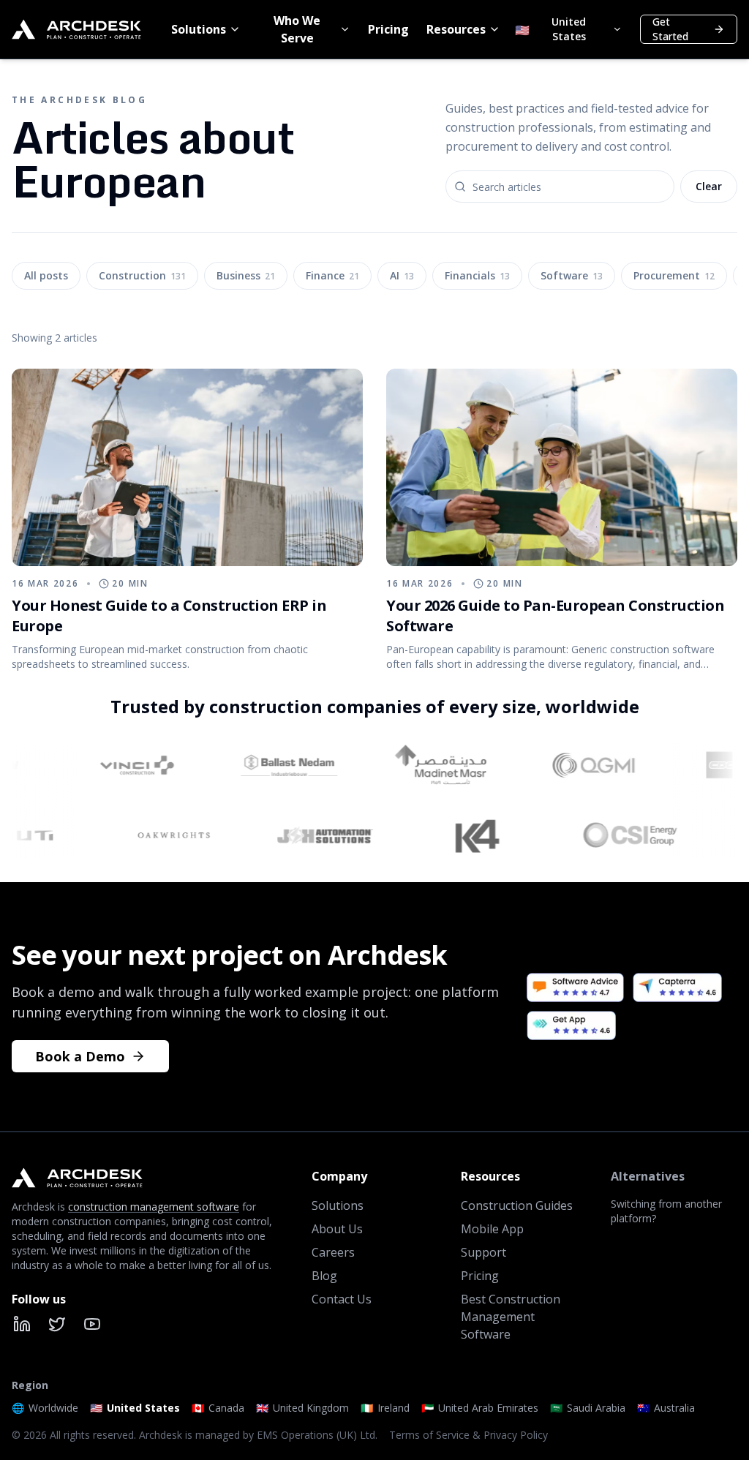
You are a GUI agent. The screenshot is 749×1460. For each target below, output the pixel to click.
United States (135, 1408)
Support (483, 1252)
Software (572, 275)
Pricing (388, 29)
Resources (456, 29)
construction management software (153, 1206)
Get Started (670, 29)
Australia (666, 1408)
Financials (477, 275)
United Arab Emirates (479, 1408)
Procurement (674, 275)
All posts (46, 275)
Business (246, 275)
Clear (709, 186)
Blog (324, 1276)
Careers (333, 1252)
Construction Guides (517, 1205)
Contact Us (342, 1299)
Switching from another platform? (666, 1211)
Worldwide (45, 1408)
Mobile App (492, 1229)
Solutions (198, 29)
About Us (337, 1229)
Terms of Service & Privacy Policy (468, 1435)
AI (402, 275)
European (124, 547)
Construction (142, 275)
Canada (218, 1408)
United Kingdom (302, 1408)
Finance (332, 275)
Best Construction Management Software (510, 1316)
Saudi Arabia (587, 1408)
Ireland (385, 1408)
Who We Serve (297, 29)
